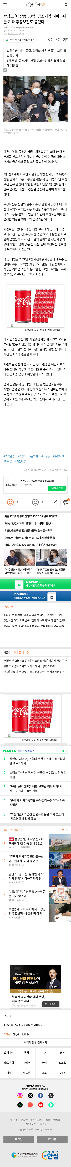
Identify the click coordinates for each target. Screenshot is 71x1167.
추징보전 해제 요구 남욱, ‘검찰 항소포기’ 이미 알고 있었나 (35, 620)
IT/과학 (27, 1063)
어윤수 (15, 652)
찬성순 (16, 1034)
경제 (62, 1052)
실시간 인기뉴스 (12, 830)
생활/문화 (9, 1063)
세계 (9, 1073)
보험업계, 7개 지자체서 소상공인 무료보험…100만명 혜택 (27, 911)
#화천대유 (20, 461)
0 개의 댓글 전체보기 (35, 1042)
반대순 (25, 1034)
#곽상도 (22, 456)
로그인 (18, 1139)
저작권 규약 (31, 1123)
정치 (26, 1052)
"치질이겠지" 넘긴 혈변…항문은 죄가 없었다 (27, 893)
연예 (44, 1063)
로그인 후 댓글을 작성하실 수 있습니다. (23, 1025)
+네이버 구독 (56, 488)
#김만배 (34, 456)
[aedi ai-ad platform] (19, 73)
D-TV (62, 1073)
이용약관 (42, 1123)
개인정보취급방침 (52, 1119)
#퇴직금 (7, 461)
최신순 (6, 1034)
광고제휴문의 (36, 1119)
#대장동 (45, 456)
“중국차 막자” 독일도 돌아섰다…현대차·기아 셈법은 (26, 858)
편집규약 (24, 1119)
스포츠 (62, 1063)
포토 (44, 1073)
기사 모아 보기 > (28, 484)
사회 (44, 1052)
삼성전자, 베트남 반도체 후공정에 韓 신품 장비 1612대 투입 (27, 843)
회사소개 (13, 1119)
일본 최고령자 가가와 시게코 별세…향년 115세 (29, 666)
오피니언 (8, 1052)
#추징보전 (58, 456)
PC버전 (52, 1139)
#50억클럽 (8, 456)
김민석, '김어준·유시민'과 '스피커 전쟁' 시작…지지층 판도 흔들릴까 (26, 878)
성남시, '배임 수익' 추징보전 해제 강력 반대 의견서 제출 (33, 626)
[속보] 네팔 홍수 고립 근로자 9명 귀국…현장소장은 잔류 (34, 672)
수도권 (26, 1073)
